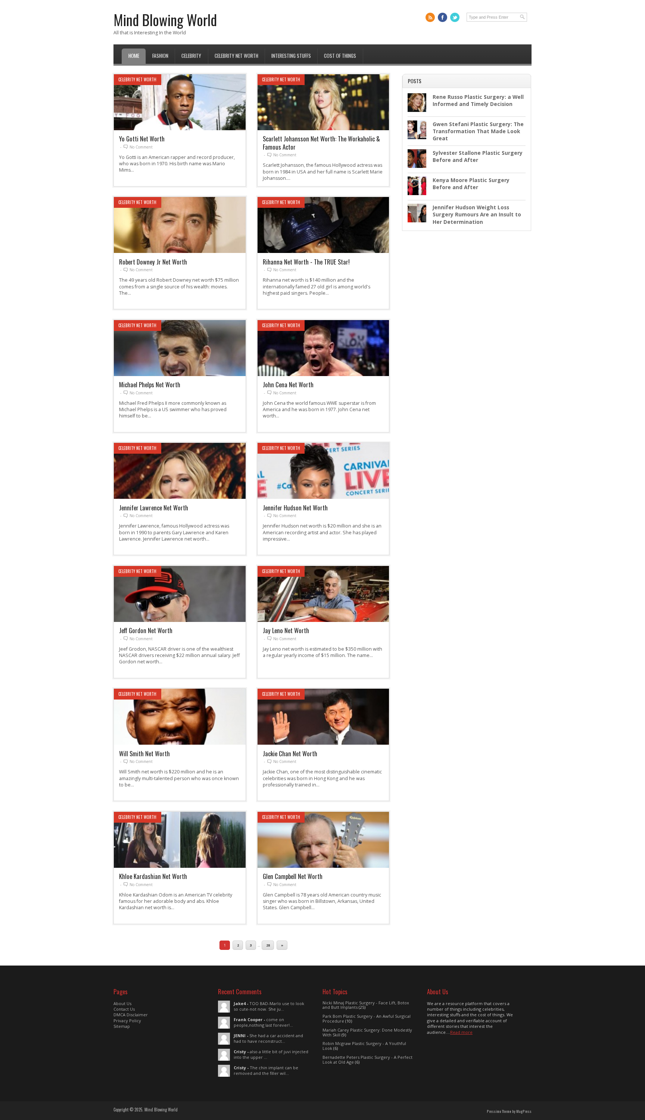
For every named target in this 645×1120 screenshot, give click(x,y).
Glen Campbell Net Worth (292, 876)
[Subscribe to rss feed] (430, 17)
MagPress (524, 1111)
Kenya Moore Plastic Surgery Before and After (471, 183)
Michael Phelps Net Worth (149, 384)
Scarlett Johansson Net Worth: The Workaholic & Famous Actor (321, 142)
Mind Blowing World (165, 19)
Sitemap (121, 1026)
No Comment (141, 147)
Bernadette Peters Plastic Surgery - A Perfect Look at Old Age (367, 1059)
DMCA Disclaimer (130, 1014)
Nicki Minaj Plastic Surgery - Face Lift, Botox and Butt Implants (365, 1005)
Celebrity (191, 55)
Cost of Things (340, 55)
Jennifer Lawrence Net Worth (153, 507)
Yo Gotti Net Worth (142, 138)
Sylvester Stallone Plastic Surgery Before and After (478, 156)
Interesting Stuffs (291, 55)
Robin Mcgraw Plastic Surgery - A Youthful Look (364, 1046)
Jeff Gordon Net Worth (145, 630)
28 (268, 945)
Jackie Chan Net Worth (290, 753)
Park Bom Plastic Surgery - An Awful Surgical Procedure (366, 1018)
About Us (122, 1003)
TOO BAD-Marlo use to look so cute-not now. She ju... (269, 1006)
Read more (461, 1032)
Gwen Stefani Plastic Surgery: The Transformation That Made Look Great (478, 131)
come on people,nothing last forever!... (263, 1022)
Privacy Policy (127, 1020)
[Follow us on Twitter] (455, 17)
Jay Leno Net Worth (286, 630)
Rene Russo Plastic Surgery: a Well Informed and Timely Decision (478, 100)
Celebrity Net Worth (236, 55)
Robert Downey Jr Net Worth (153, 261)
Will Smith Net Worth (144, 753)
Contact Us (124, 1009)
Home (133, 55)
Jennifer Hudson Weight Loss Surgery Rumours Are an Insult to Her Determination (477, 214)
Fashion (160, 55)
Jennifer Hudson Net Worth (295, 507)
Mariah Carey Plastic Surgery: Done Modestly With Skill (367, 1032)
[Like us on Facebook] (442, 17)
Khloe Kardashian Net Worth (153, 876)
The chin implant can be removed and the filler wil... (266, 1070)
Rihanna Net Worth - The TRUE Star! (306, 261)
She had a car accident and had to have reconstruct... (268, 1038)
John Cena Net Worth (288, 384)
